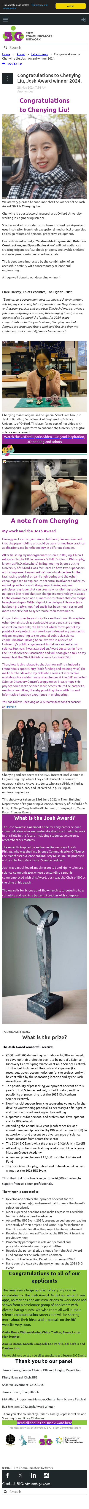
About (21, 54)
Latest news (39, 54)
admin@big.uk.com (38, 1484)
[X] (20, 1475)
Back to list (14, 64)
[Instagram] (46, 1475)
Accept (70, 6)
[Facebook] (7, 1475)
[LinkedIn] (33, 1475)
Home (6, 54)
